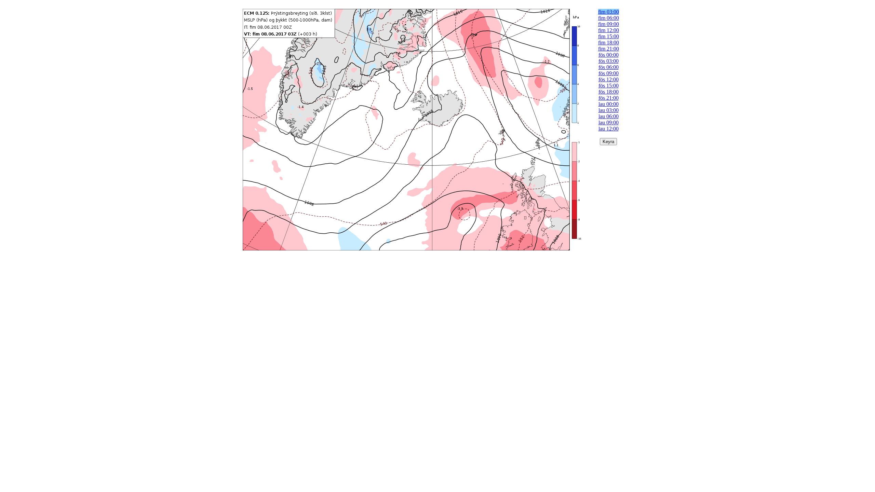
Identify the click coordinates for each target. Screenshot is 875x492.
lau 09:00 (608, 122)
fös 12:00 (608, 79)
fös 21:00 (608, 98)
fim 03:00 (608, 12)
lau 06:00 (608, 116)
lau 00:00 (608, 104)
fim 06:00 (608, 18)
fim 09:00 (608, 24)
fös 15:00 (608, 85)
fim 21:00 (608, 49)
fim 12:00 (608, 30)
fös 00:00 (608, 55)
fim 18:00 (608, 42)
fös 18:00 (608, 92)
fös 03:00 (608, 61)
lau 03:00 (608, 110)
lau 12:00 (608, 129)
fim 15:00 (608, 36)
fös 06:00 (608, 67)
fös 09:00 (608, 73)
